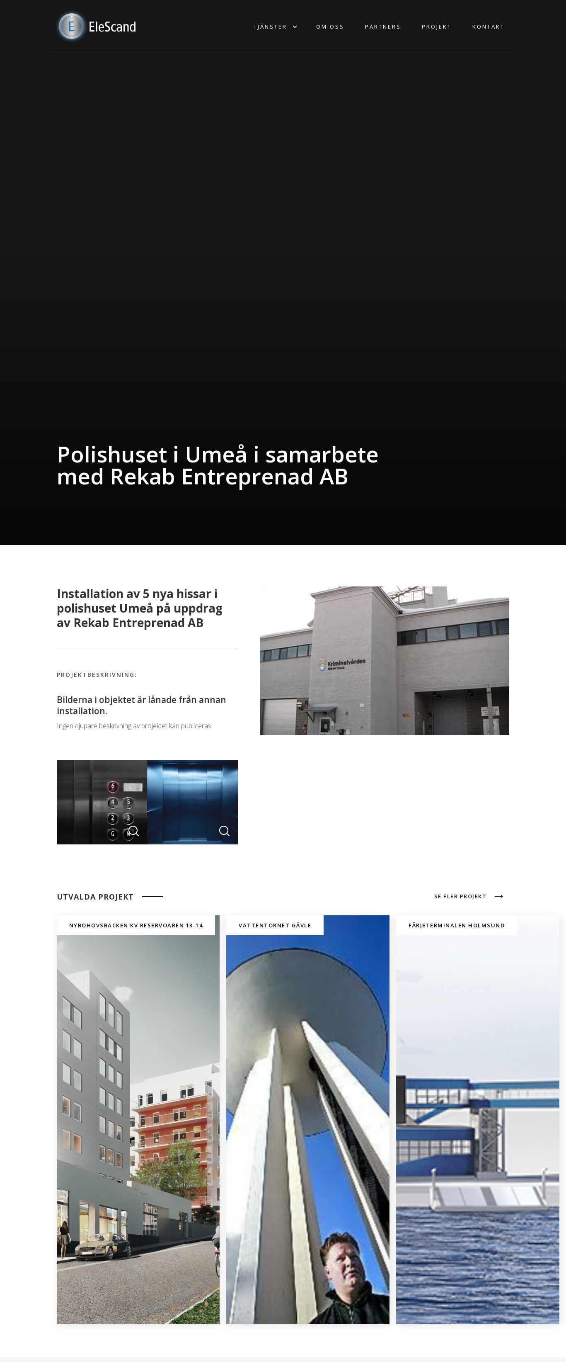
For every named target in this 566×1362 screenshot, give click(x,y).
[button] (274, 26)
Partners (383, 26)
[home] (96, 26)
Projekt (437, 26)
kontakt (488, 26)
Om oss (330, 26)
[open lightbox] (102, 802)
